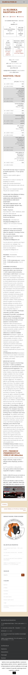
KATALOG (6, 555)
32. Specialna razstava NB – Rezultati (13, 552)
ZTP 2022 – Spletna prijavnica (8, 53)
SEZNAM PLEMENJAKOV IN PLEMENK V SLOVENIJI (14, 606)
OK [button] (14, 673)
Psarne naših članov (9, 599)
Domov (5, 584)
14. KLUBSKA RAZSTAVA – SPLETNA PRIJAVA (18, 51)
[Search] (22, 575)
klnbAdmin (13, 16)
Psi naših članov (8, 596)
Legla (5, 603)
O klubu (5, 587)
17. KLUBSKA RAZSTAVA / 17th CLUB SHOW (13, 548)
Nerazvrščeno (4, 652)
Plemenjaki (4, 655)
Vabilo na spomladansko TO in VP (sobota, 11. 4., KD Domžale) (12, 563)
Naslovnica (21, 16)
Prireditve (6, 590)
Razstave (3, 658)
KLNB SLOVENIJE (9, 2)
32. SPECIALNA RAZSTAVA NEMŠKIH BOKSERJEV (13, 559)
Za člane (6, 593)
